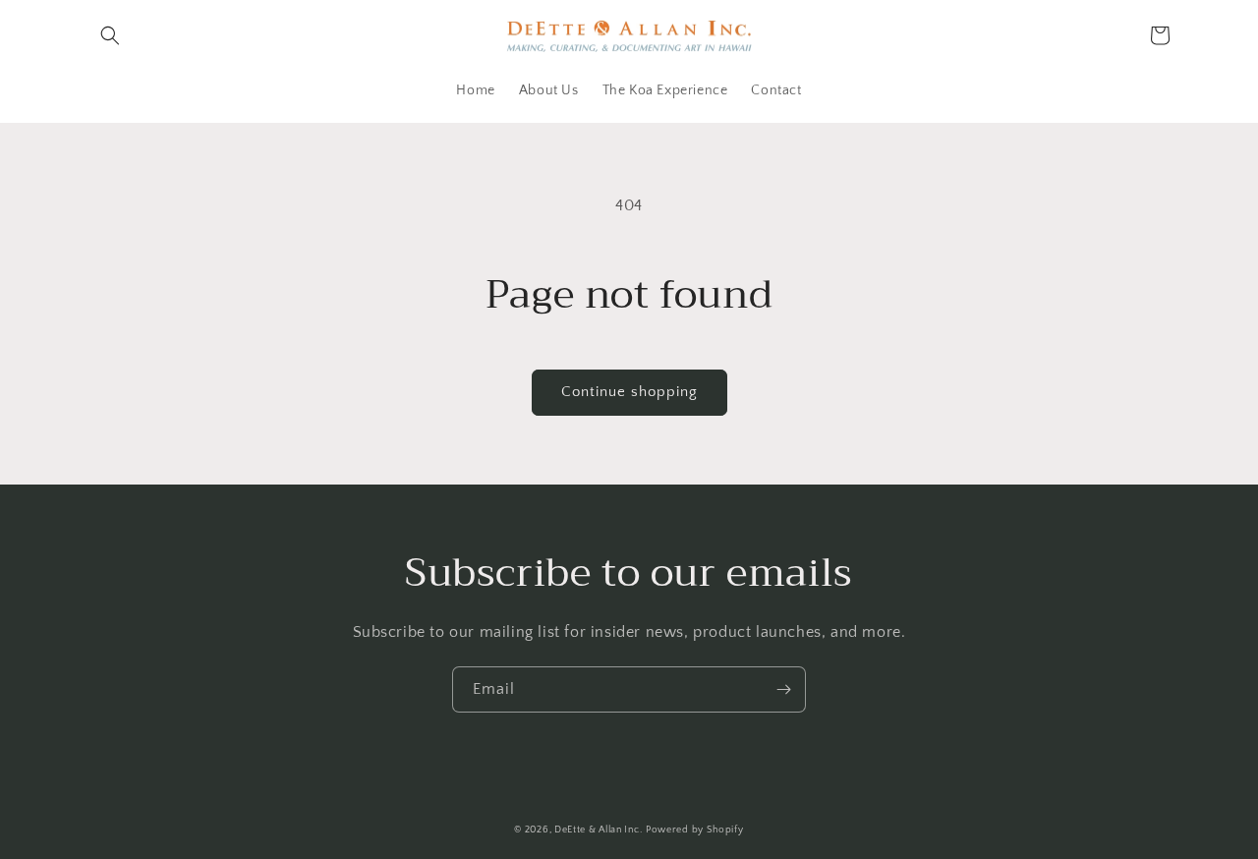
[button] (110, 35)
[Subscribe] (783, 689)
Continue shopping (629, 391)
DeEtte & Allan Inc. (598, 830)
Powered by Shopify (695, 830)
